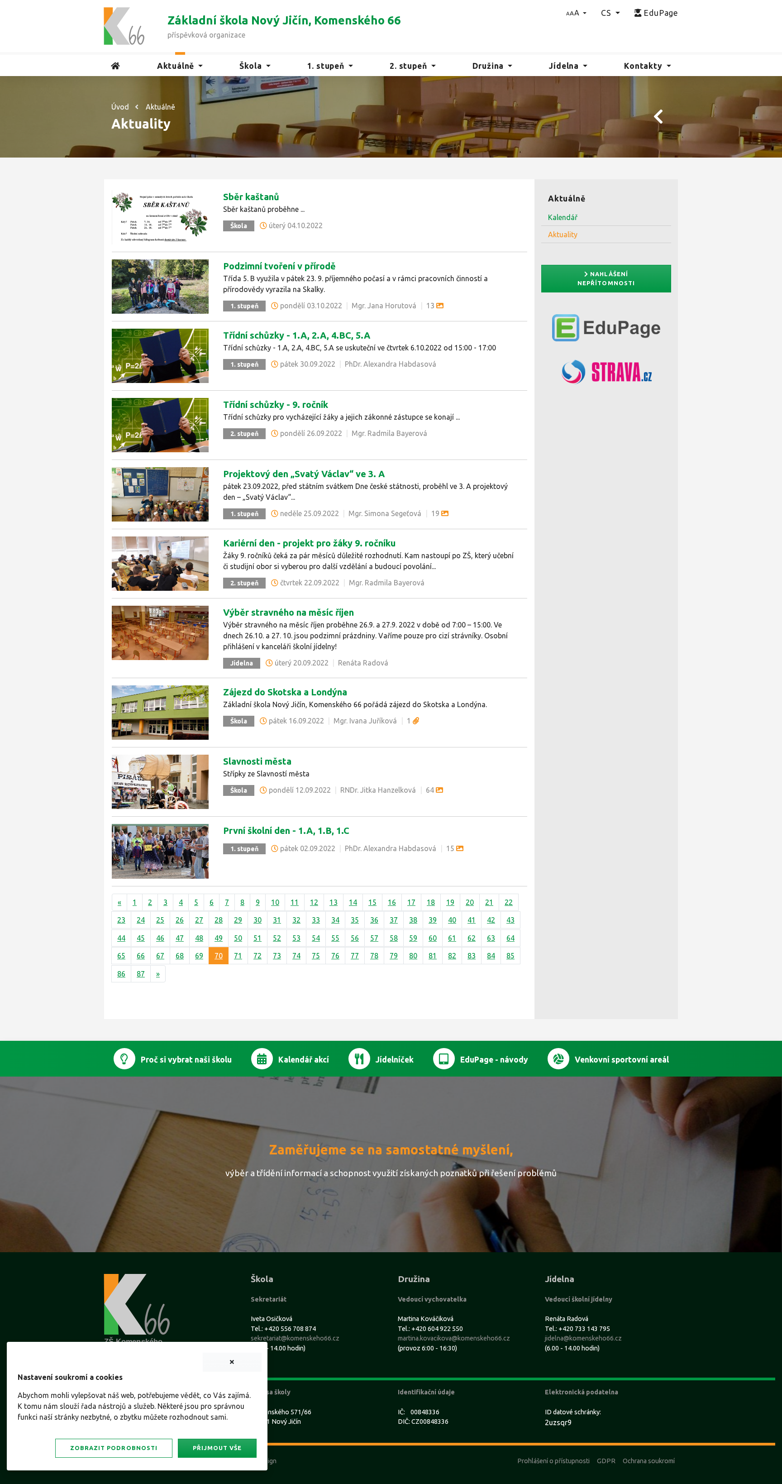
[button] (576, 12)
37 (394, 920)
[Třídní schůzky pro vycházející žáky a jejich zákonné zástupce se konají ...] (160, 424)
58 (394, 938)
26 (180, 920)
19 (450, 902)
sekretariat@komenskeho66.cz (295, 1338)
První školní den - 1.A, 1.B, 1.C (286, 830)
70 (219, 956)
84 (491, 956)
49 (219, 938)
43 (510, 920)
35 (355, 920)
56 (355, 938)
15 (372, 902)
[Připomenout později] (232, 1362)
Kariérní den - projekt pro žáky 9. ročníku (309, 543)
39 (433, 920)
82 (452, 956)
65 (121, 956)
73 (277, 956)
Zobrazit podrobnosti (113, 1448)
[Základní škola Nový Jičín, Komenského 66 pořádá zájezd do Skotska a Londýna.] (160, 712)
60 (433, 938)
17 (411, 902)
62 (471, 938)
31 (277, 920)
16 (392, 902)
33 (316, 920)
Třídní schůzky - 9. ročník (275, 404)
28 (219, 920)
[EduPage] (606, 331)
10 (275, 902)
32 (296, 920)
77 (355, 956)
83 (471, 956)
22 (509, 902)
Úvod (120, 107)
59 (413, 938)
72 (257, 956)
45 (141, 938)
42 (491, 920)
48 (199, 938)
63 (491, 938)
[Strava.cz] (606, 375)
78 (374, 956)
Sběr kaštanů (251, 196)
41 (471, 920)
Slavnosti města (257, 761)
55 (335, 938)
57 (374, 938)
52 (277, 938)
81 (433, 956)
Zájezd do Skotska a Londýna (285, 692)
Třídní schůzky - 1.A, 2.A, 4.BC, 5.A (296, 335)
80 (413, 956)
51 (257, 938)
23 (121, 920)
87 (141, 974)
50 (238, 938)
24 (141, 920)
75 (316, 956)
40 (452, 920)
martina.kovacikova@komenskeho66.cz (454, 1338)
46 (160, 938)
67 (160, 956)
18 (431, 902)
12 (314, 902)
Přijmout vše (217, 1448)
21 (489, 902)
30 (257, 920)
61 (452, 938)
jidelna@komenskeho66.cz (583, 1338)
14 (353, 902)
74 (296, 956)
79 (394, 956)
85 (510, 956)
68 (180, 956)
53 (296, 938)
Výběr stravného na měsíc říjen (288, 612)
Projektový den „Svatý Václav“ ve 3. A (304, 474)
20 (470, 902)
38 (413, 920)
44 (121, 938)
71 (238, 956)
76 (335, 956)
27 (199, 920)
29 (238, 920)
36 (374, 920)
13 (333, 902)
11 (295, 902)
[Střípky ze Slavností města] (160, 781)
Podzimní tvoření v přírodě (279, 266)
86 (121, 974)
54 (316, 938)
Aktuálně (160, 107)
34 (335, 920)
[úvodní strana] (124, 25)
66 (141, 956)
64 (510, 938)
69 (199, 956)
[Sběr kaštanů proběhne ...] (160, 216)
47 (180, 938)
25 (160, 920)
